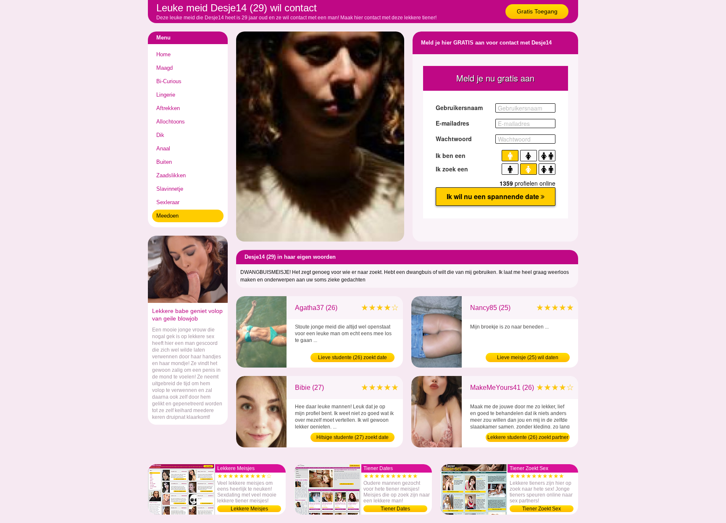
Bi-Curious (169, 81)
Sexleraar (167, 202)
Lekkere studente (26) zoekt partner (527, 437)
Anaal (163, 148)
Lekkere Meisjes (249, 509)
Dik (160, 135)
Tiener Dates (395, 509)
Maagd (164, 68)
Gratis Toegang (537, 11)
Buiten (164, 162)
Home (163, 54)
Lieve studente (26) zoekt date (352, 357)
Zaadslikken (171, 175)
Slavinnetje (169, 189)
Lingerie (165, 95)
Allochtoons (170, 121)
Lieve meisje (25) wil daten (527, 357)
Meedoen (167, 216)
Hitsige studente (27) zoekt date (352, 437)
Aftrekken (168, 108)
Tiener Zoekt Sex (541, 509)
